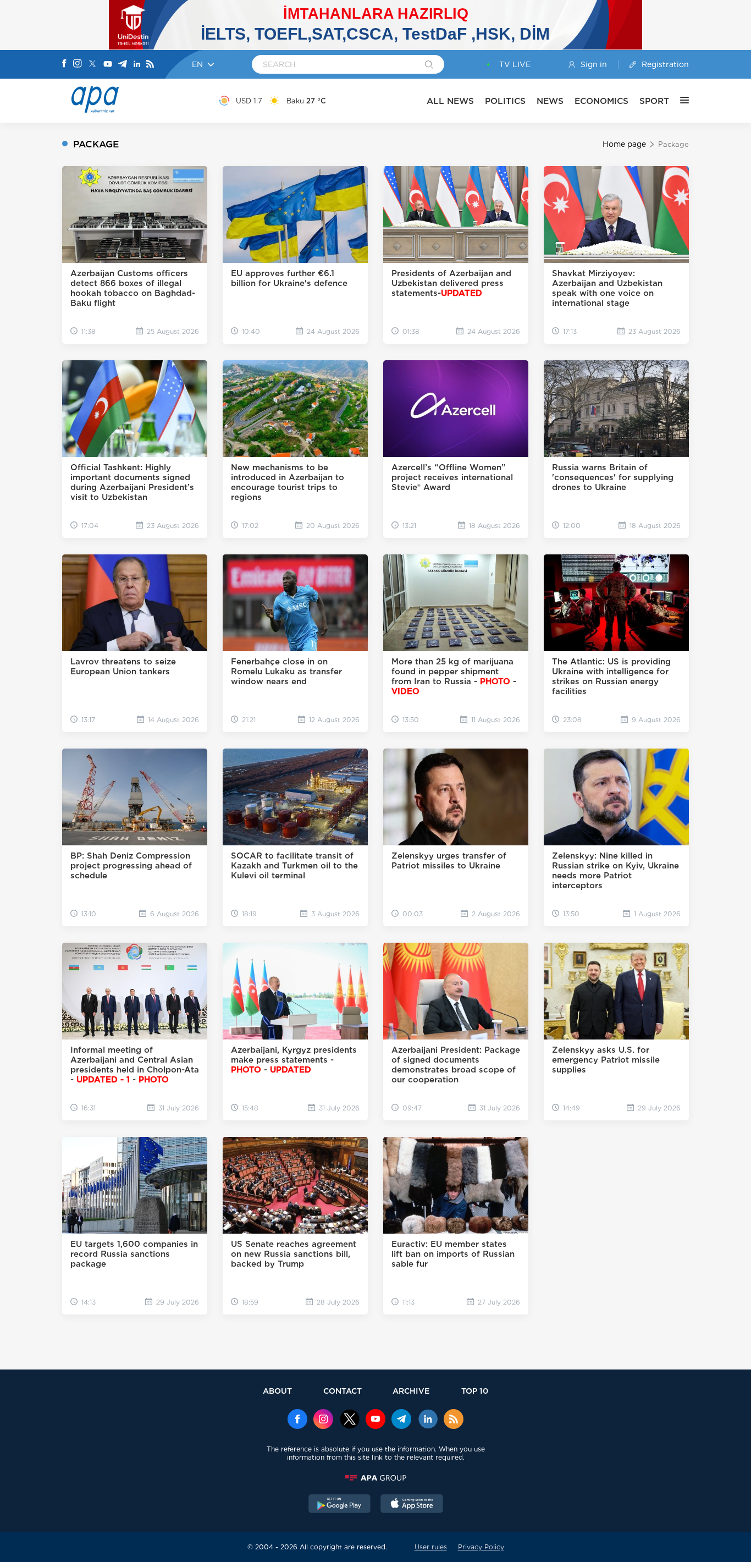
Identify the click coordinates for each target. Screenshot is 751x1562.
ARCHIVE (411, 1390)
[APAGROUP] (375, 1478)
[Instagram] (77, 64)
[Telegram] (122, 64)
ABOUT (277, 1390)
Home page (624, 144)
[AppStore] (411, 1504)
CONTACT (342, 1390)
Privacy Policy (481, 1547)
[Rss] (150, 64)
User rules (431, 1547)
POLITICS (505, 101)
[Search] (429, 65)
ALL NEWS (450, 101)
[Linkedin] (137, 64)
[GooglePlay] (339, 1504)
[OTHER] (679, 101)
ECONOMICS (601, 101)
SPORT (654, 101)
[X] (92, 64)
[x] (350, 1420)
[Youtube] (107, 64)
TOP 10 (474, 1390)
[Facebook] (64, 64)
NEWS (550, 101)
